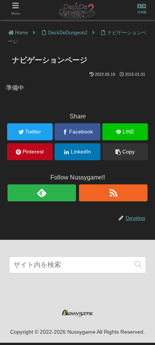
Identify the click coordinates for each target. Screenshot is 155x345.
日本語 (141, 12)
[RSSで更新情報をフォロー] (113, 192)
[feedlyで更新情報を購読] (42, 192)
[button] (138, 264)
